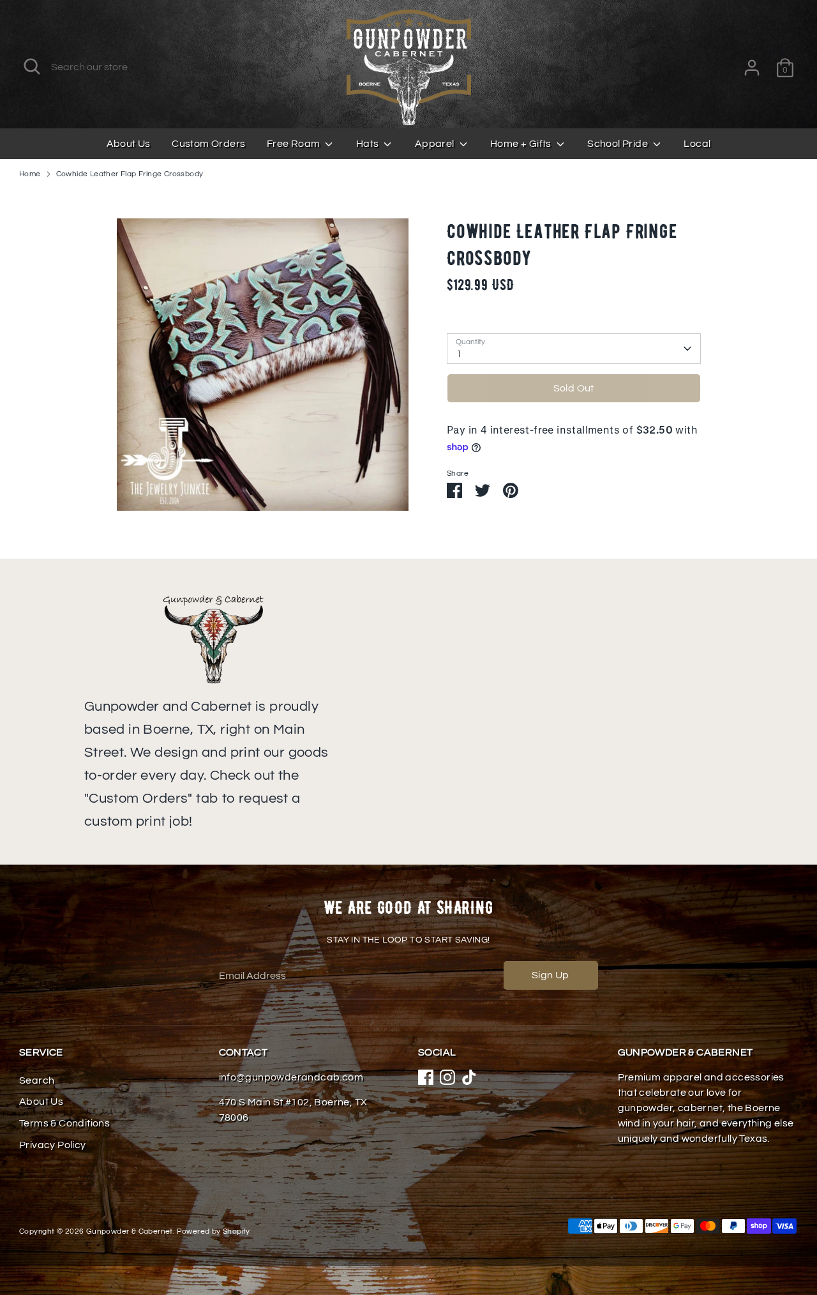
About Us (129, 144)
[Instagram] (447, 1077)
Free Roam (294, 144)
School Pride (618, 144)
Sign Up (550, 975)
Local (697, 144)
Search (36, 1080)
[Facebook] (425, 1077)
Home (30, 174)
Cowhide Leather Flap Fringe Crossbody (130, 174)
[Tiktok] (469, 1077)
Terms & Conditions (64, 1123)
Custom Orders (208, 144)
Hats (368, 144)
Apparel (435, 144)
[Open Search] (32, 66)
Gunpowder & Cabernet (129, 1231)
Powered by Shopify (213, 1231)
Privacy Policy (52, 1145)
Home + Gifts (521, 144)
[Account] (752, 67)
